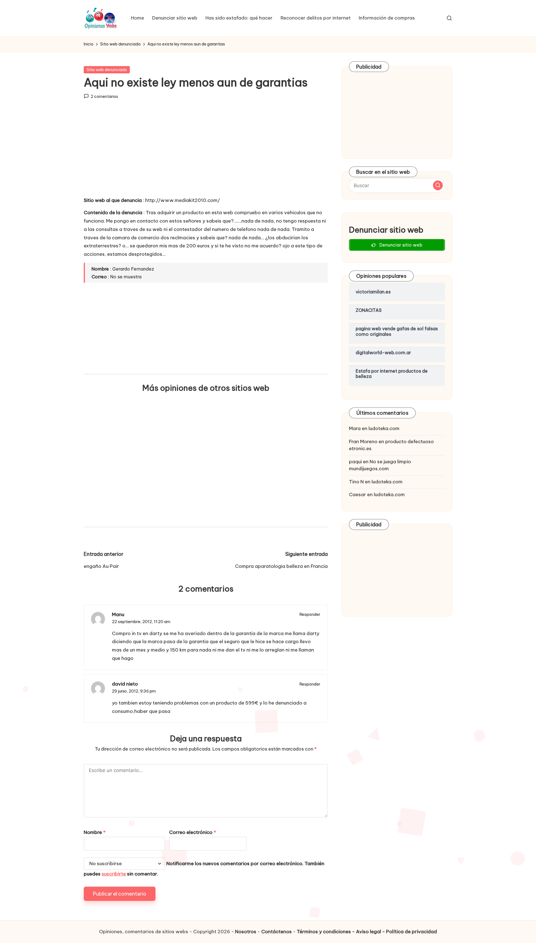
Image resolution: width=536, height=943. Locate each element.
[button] (438, 185)
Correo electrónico (192, 832)
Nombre (95, 832)
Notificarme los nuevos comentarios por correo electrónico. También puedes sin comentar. (204, 868)
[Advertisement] (206, 153)
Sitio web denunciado (107, 69)
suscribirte (114, 874)
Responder (310, 614)
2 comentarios (104, 96)
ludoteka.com (383, 428)
